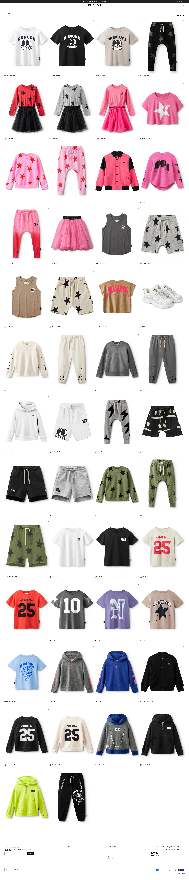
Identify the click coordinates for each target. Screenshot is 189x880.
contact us (110, 858)
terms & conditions (112, 852)
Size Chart (69, 852)
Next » (97, 834)
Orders (179, 873)
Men (97, 10)
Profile (183, 873)
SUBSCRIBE (30, 853)
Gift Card (115, 10)
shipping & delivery (112, 849)
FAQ (108, 856)
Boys (78, 10)
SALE (108, 10)
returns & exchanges (112, 851)
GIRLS (9, 13)
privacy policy (110, 854)
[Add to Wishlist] (48, 20)
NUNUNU (10, 872)
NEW (102, 10)
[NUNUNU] (94, 5)
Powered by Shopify (16, 872)
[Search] (5, 5)
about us (69, 849)
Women (91, 10)
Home (5, 13)
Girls (73, 10)
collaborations (71, 851)
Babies (84, 10)
